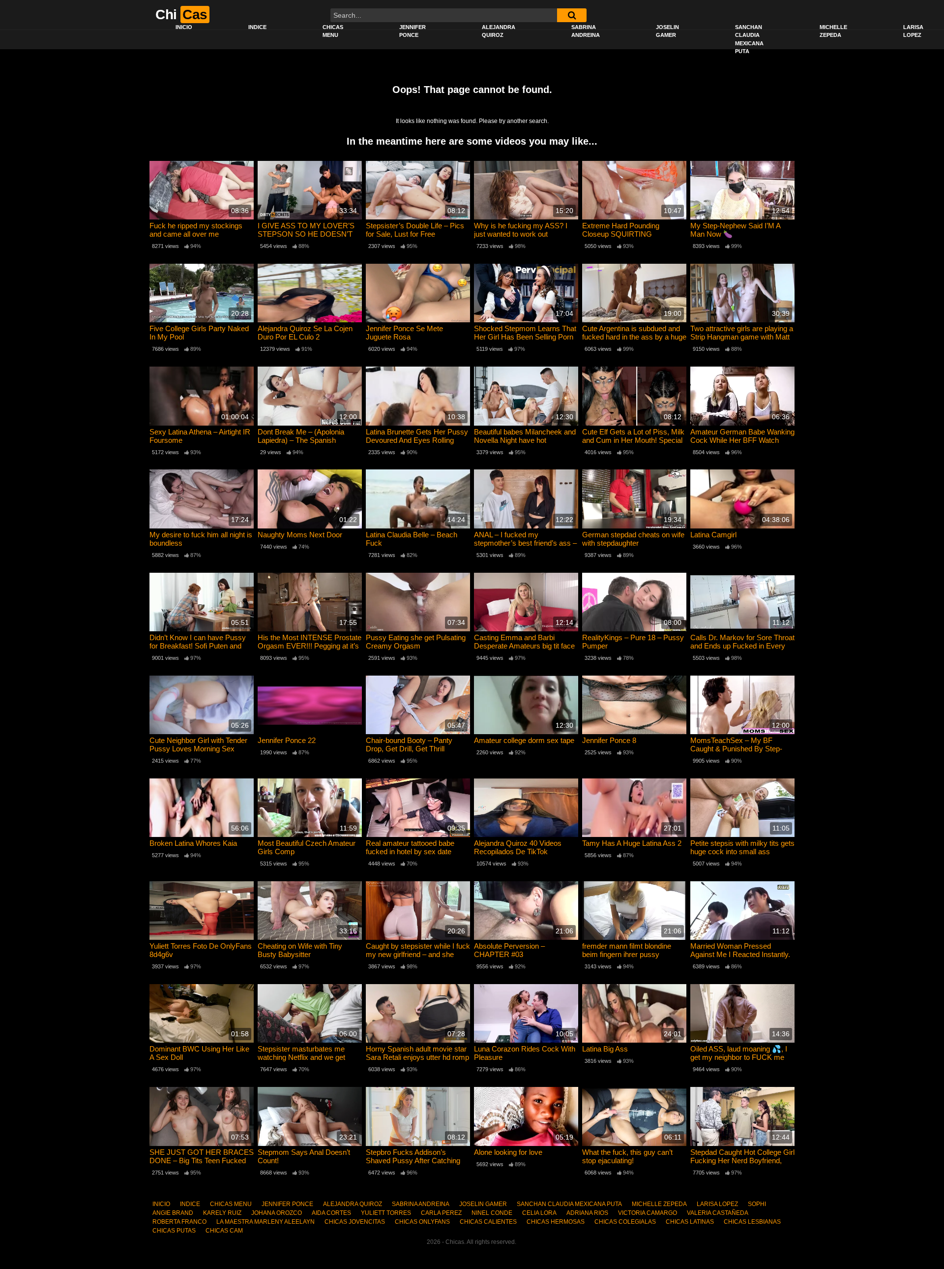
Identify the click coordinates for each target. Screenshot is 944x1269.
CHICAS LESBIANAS (752, 1221)
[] (572, 15)
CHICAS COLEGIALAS (625, 1221)
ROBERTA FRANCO (179, 1221)
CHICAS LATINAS (690, 1221)
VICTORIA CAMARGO (647, 1212)
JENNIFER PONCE (412, 31)
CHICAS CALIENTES (488, 1221)
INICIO (184, 27)
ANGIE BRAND (172, 1212)
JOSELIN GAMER (667, 31)
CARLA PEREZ (441, 1212)
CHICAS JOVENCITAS (354, 1221)
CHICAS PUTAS (174, 1230)
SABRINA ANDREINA (585, 31)
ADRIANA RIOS (587, 1212)
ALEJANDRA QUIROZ (498, 31)
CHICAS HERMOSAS (556, 1221)
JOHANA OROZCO (276, 1212)
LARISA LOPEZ (717, 1204)
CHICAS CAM (224, 1230)
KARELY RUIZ (222, 1212)
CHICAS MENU (333, 31)
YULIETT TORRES (386, 1212)
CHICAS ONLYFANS (422, 1221)
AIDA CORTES (331, 1212)
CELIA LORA (539, 1212)
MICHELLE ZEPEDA (833, 31)
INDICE (257, 27)
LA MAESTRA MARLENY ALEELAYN (265, 1221)
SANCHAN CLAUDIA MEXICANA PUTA (749, 39)
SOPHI (757, 1204)
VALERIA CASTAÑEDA (717, 1212)
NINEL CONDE (492, 1212)
